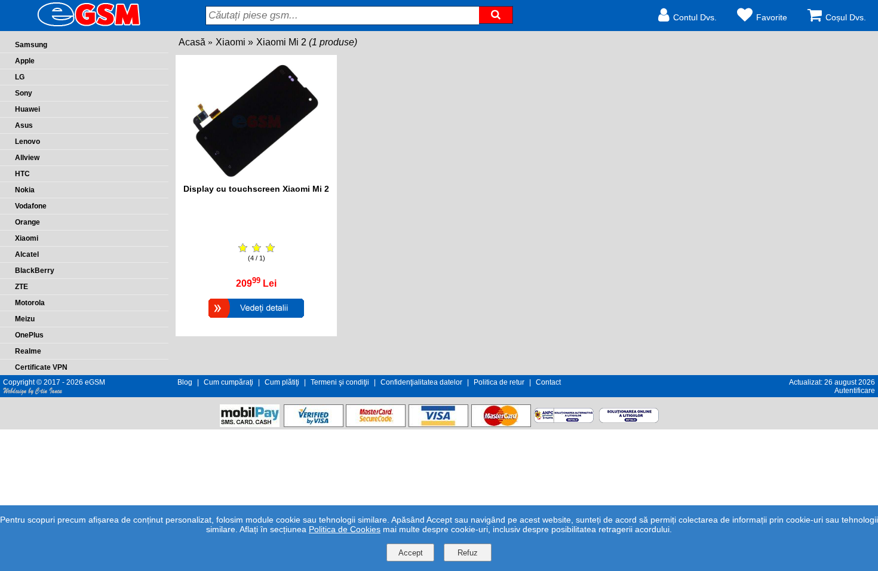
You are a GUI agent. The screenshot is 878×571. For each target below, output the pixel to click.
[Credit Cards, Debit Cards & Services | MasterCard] (501, 424)
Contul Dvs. (695, 17)
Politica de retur (499, 382)
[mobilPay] (250, 424)
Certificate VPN (41, 367)
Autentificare (854, 390)
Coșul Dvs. (845, 17)
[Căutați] (495, 15)
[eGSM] (74, 25)
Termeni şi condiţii (340, 382)
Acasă (192, 42)
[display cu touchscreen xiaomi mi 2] (256, 178)
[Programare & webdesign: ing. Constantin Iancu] (33, 393)
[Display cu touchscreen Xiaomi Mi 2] (256, 319)
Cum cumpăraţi (228, 382)
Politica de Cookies (344, 529)
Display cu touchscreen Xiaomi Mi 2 (256, 189)
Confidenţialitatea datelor (421, 382)
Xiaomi (230, 42)
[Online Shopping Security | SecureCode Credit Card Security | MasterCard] (376, 424)
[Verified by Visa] (313, 424)
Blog (184, 382)
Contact (548, 382)
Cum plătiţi (282, 382)
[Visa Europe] (438, 424)
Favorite (771, 17)
